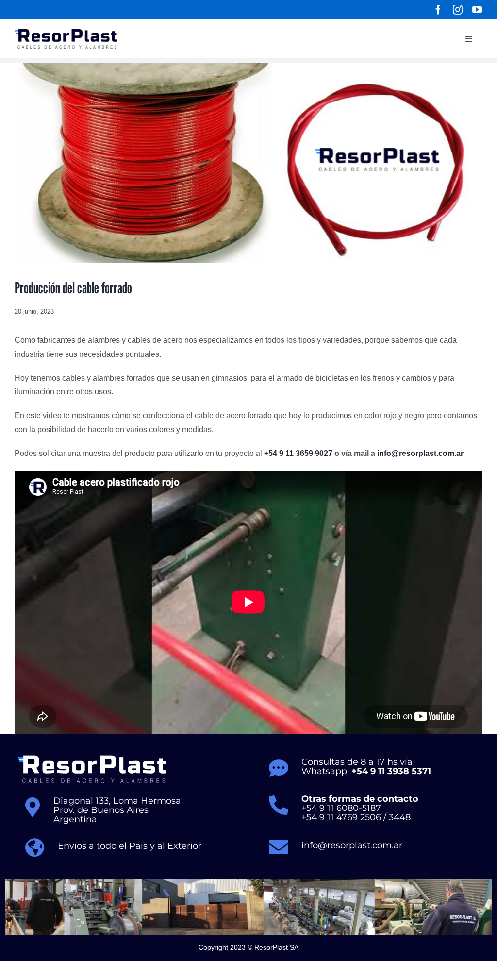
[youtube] (477, 10)
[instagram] (458, 10)
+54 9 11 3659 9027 (298, 453)
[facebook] (438, 10)
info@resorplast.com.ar (420, 453)
